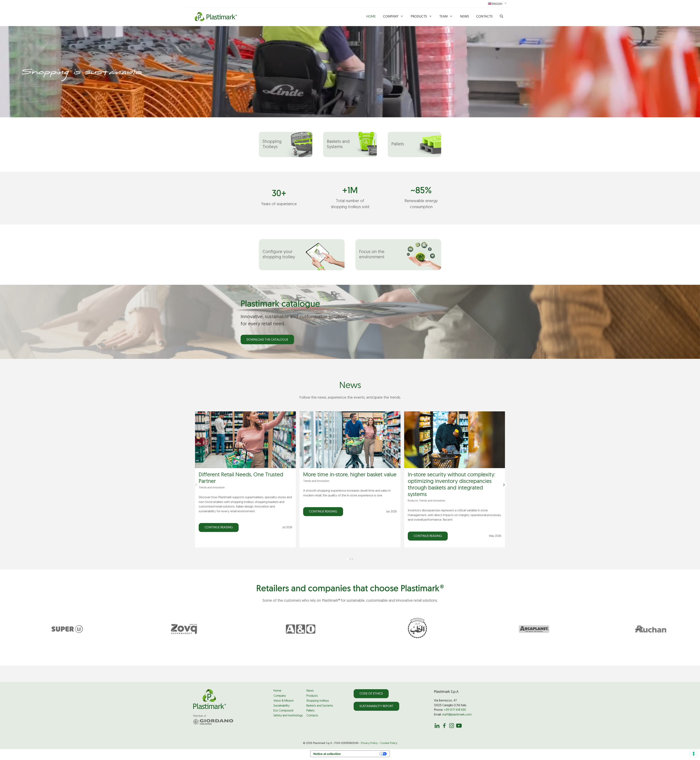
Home (371, 16)
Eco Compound (283, 710)
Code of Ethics (371, 693)
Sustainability (281, 705)
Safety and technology (288, 715)
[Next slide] (504, 485)
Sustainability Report (376, 706)
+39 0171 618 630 (455, 709)
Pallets (310, 710)
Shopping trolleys (317, 700)
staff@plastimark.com (457, 714)
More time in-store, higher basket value (349, 475)
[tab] (347, 559)
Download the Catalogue (267, 339)
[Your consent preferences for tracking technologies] (693, 753)
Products (419, 16)
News (464, 16)
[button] (501, 16)
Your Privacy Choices (362, 754)
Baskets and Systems (319, 705)
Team (443, 16)
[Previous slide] (196, 485)
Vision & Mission (283, 700)
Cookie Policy (388, 743)
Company (390, 16)
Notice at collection (327, 754)
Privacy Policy (369, 743)
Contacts (484, 16)
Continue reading (219, 527)
